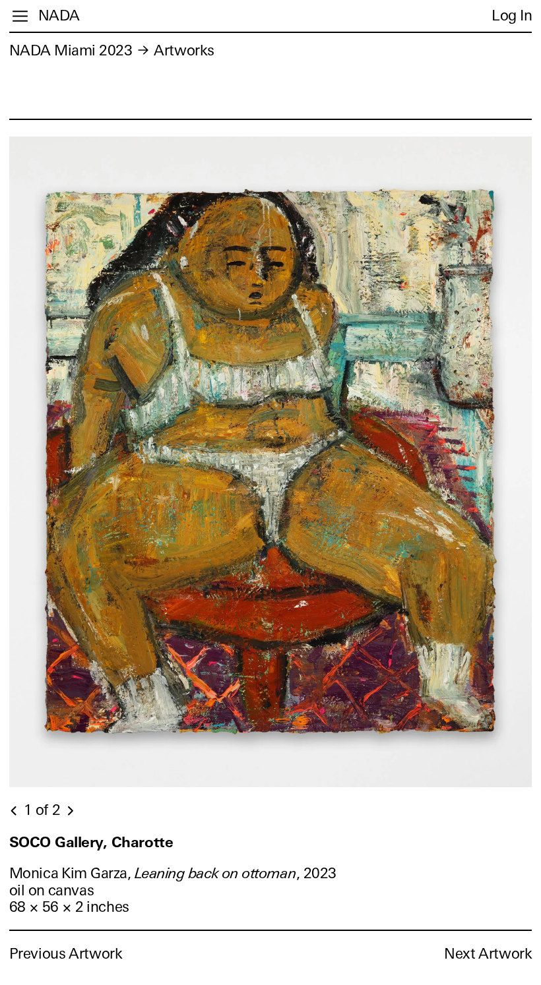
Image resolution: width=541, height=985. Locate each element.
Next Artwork (488, 953)
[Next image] (70, 811)
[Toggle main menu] (20, 16)
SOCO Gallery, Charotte (91, 842)
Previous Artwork (66, 953)
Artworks (184, 50)
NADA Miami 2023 (71, 50)
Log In (512, 15)
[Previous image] (14, 811)
